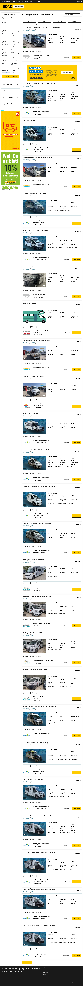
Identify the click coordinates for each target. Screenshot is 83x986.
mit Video (6, 60)
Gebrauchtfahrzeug (15, 18)
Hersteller (4, 22)
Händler (40, 1)
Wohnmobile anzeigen (10, 76)
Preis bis (12, 39)
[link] (42, 28)
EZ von (3, 33)
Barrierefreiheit (52, 982)
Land (3, 63)
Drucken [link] (39, 51)
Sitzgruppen (10, 97)
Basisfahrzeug (5, 28)
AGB (40, 982)
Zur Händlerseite (66, 57)
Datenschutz (45, 982)
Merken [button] (26, 51)
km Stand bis (13, 44)
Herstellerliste (45, 970)
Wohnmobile (25, 1)
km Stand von (5, 44)
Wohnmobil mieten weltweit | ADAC (11, 1)
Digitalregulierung (69, 982)
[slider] (6, 72)
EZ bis (12, 33)
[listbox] (73, 14)
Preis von (4, 39)
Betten (9, 91)
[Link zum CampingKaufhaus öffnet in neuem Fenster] (10, 171)
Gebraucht (33, 30)
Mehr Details (77, 57)
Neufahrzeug (6, 18)
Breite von (4, 55)
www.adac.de (79, 1)
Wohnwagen (33, 1)
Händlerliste (45, 972)
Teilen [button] (32, 51)
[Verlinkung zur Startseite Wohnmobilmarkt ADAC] (6, 6)
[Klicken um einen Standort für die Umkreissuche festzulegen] (13, 73)
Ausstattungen (11, 104)
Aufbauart (10, 84)
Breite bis (13, 55)
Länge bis (13, 49)
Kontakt (44, 974)
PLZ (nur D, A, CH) (14, 64)
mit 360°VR (15, 60)
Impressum (77, 982)
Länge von (4, 49)
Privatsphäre (60, 982)
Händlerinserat (26, 30)
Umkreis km (5, 70)
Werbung (24, 64)
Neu (32, 86)
